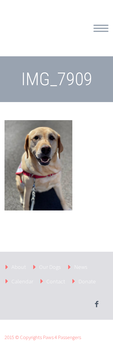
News (80, 266)
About (18, 266)
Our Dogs (50, 266)
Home (77, 35)
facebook (96, 304)
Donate (87, 281)
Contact (55, 281)
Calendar (22, 281)
